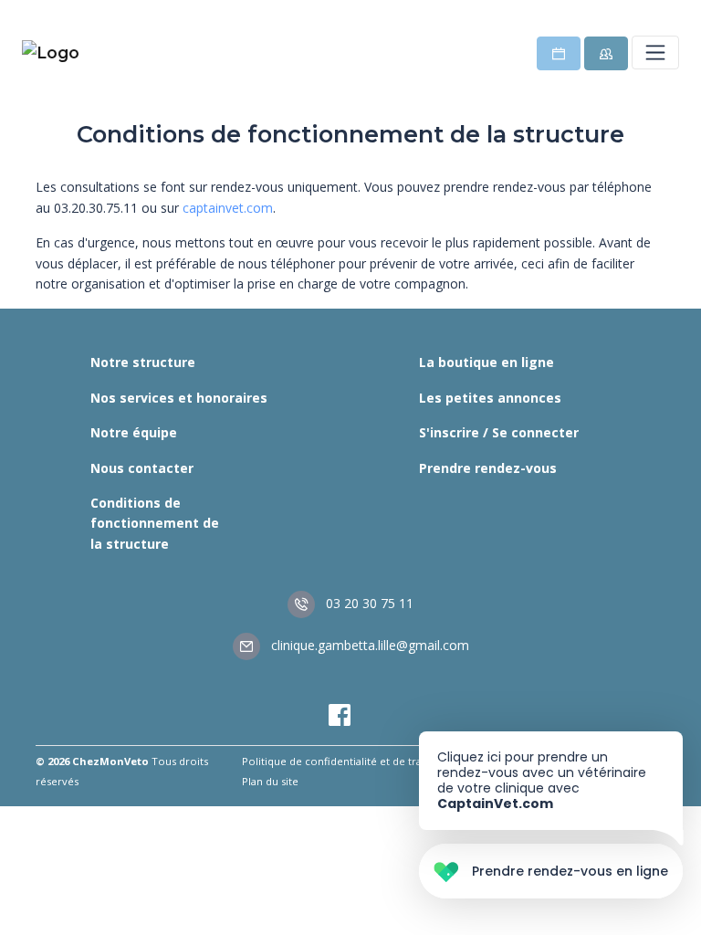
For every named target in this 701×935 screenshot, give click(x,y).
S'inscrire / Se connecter (499, 432)
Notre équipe (133, 432)
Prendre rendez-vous (488, 468)
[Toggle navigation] (655, 52)
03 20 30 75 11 (367, 603)
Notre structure (142, 362)
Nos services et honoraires (178, 397)
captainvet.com (228, 207)
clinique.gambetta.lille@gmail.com (368, 645)
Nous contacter (142, 468)
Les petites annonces (490, 397)
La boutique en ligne (486, 362)
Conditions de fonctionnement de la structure (154, 523)
